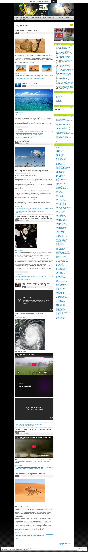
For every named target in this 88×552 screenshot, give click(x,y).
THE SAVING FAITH (59, 300)
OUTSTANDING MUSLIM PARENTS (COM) (64, 267)
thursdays (22, 279)
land (36, 133)
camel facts (37, 75)
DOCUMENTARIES (24, 17)
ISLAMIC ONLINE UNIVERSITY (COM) (63, 225)
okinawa (26, 424)
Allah (23, 131)
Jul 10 (23, 287)
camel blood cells (31, 75)
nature (37, 134)
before (19, 467)
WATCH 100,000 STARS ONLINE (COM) (63, 312)
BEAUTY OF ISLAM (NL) (60, 164)
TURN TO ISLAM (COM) (60, 304)
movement (22, 211)
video (42, 468)
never (42, 467)
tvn (39, 468)
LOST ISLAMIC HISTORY (61, 240)
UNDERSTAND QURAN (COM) (61, 306)
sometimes (39, 211)
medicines (20, 134)
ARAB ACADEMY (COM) (60, 160)
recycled (29, 135)
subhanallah (18, 79)
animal (19, 75)
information (21, 78)
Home (16, 17)
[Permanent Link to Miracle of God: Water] (18, 87)
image (24, 535)
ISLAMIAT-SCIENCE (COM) (61, 216)
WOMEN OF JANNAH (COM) (61, 317)
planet (24, 135)
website (27, 79)
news (23, 424)
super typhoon (40, 424)
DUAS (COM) (58, 178)
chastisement (34, 208)
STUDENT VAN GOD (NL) (61, 292)
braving (28, 534)
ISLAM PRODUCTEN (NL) (61, 208)
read (26, 135)
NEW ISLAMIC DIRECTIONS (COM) (62, 261)
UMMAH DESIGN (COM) (60, 305)
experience (24, 209)
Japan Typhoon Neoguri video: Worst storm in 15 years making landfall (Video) (37, 284)
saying (31, 211)
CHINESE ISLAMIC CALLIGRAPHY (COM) (64, 170)
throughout (18, 279)
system (41, 135)
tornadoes (36, 468)
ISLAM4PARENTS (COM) (60, 215)
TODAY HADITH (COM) (60, 301)
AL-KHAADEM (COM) (60, 154)
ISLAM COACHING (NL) (60, 196)
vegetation (23, 137)
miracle (28, 134)
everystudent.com (22, 112)
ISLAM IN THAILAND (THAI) (61, 200)
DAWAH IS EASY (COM (60, 174)
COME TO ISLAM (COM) (60, 172)
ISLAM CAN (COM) (59, 192)
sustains (37, 135)
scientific (35, 211)
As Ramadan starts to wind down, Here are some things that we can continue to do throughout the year (34, 217)
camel (27, 75)
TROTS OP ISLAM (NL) (60, 302)
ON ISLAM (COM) (59, 264)
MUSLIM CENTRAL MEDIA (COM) (62, 252)
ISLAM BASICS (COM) (60, 190)
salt (35, 135)
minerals (24, 134)
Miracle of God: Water (29, 83)
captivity (32, 534)
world (17, 538)
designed (41, 131)
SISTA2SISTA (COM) (60, 289)
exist (17, 133)
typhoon (20, 425)
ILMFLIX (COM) (59, 186)
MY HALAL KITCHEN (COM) (61, 259)
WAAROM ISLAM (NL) (60, 310)
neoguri (20, 424)
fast (31, 276)
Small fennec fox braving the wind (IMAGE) (30, 474)
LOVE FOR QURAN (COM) (61, 241)
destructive (20, 422)
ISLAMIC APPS (59, 217)
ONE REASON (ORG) (60, 265)
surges (17, 425)
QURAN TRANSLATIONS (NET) (62, 281)
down (25, 276)
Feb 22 (16, 476)
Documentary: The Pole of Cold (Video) (63, 132)
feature (40, 534)
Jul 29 (16, 143)
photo (34, 78)
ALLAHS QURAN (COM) (60, 159)
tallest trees (18, 137)
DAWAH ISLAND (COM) (60, 175)
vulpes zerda (38, 536)
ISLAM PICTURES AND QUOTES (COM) (63, 207)
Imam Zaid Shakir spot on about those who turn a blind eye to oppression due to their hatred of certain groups (64, 122)
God (31, 133)
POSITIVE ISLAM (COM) (60, 269)
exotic (37, 534)
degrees (37, 76)
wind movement (19, 212)
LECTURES (22, 19)
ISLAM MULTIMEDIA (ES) (61, 203)
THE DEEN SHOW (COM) (61, 296)
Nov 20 (23, 85)
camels (21, 76)
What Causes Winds (22, 141)
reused (32, 135)
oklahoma (17, 468)
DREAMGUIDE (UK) (59, 176)
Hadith (27, 209)
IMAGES (44, 17)
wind (30, 79)
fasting (34, 276)
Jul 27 (16, 220)
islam (42, 276)
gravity (34, 133)
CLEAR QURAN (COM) (60, 171)
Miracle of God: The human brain (62, 136)
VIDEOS (20, 420)
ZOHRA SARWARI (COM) (60, 318)
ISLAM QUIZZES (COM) (60, 211)
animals (25, 131)
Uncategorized (58, 101)
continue (22, 276)
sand (43, 78)
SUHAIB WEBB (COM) (60, 293)
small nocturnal (30, 536)
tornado (32, 468)
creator (37, 131)
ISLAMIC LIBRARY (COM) (61, 223)
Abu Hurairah (20, 208)
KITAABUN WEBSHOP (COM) (61, 236)
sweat (22, 79)
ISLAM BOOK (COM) (60, 191)
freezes (28, 133)
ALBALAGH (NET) (59, 156)
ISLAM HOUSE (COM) (60, 199)
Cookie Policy (25, 549)
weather (29, 425)
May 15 (16, 433)
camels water (26, 76)
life (40, 133)
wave (23, 425)
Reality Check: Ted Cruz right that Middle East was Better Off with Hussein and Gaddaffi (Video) (64, 87)
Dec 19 (16, 32)
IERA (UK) (58, 184)
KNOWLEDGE (61, 17)
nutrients (17, 135)
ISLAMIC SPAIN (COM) (60, 229)
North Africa (41, 535)
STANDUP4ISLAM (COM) (60, 290)
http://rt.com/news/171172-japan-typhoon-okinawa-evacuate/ (30, 313)
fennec (17, 535)
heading (24, 422)
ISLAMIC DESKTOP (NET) (61, 221)
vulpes (34, 536)
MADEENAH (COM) (59, 243)
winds (34, 425)
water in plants (30, 137)
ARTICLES (20, 73)
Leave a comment (49, 75)
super (36, 424)
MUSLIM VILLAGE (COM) (61, 256)
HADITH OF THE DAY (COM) (61, 179)
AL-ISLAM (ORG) (59, 152)
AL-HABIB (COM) (59, 151)
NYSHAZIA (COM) (59, 263)
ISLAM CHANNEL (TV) (60, 194)
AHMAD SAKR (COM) (60, 150)
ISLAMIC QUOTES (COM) (61, 228)
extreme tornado (27, 467)
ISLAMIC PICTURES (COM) (61, 227)
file (42, 76)
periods (31, 78)
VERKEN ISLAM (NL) (60, 308)
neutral (40, 134)
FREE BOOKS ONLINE (35, 17)
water (24, 79)
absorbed (20, 131)
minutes (35, 467)
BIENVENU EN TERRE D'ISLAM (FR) (63, 167)
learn (38, 133)
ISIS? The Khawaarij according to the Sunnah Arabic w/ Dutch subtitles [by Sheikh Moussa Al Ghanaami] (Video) (65, 64)
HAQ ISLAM (58, 180)
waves (26, 425)
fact (19, 133)
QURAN (68, 17)
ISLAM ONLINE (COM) (60, 206)
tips (25, 279)
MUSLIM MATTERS (59, 255)
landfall (17, 424)
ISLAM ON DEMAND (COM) (61, 204)
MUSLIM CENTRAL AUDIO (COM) (62, 251)
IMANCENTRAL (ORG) (60, 187)
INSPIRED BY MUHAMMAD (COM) (62, 188)
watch (17, 469)
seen (27, 468)
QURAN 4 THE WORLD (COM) (61, 275)
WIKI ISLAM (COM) (59, 314)
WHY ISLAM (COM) (59, 313)
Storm (33, 424)
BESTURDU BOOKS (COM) (61, 166)
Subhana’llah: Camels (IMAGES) (26, 30)
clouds (34, 131)
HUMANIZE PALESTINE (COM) (62, 183)
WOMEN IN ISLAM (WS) (60, 316)
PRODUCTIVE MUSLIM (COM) (61, 271)
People (21, 135)
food (26, 133)
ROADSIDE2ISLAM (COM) (61, 284)
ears (35, 534)
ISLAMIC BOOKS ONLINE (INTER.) (62, 219)
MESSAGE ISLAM (59, 245)
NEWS (57, 98)
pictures (39, 78)
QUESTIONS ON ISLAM (60, 273)
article (27, 208)
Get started (54, 1)
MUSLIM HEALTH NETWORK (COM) (63, 253)
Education (18, 209)
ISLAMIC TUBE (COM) (60, 231)
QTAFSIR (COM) (59, 272)
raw (23, 468)
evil (20, 209)
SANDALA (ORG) (59, 286)
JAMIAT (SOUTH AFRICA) (61, 233)
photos (36, 78)
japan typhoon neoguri (35, 422)
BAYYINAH (58, 163)
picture (22, 536)
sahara (25, 536)
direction (39, 208)
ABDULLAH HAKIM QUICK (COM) (62, 148)
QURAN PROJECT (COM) (61, 277)
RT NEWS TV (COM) (60, 285)
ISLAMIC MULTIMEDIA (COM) (61, 224)
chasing (22, 467)
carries (31, 131)
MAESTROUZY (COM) (60, 244)
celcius (30, 76)
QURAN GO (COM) (59, 276)
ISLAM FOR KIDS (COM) (60, 198)
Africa (19, 534)
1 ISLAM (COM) (59, 147)
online (28, 78)
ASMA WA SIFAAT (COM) (61, 162)
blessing (30, 208)
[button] (21, 68)
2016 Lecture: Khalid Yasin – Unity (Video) (64, 49)
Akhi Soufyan (26, 32)
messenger (18, 211)
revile (29, 211)
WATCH (16, 19)
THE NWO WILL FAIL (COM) (61, 298)
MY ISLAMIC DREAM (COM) (61, 260)
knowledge (36, 209)
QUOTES (57, 100)
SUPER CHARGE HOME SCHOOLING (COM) (64, 294)
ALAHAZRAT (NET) (59, 155)
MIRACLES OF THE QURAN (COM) (62, 247)
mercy (42, 209)
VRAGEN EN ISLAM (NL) (60, 309)
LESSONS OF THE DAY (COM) (62, 239)
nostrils (25, 78)
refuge (26, 211)
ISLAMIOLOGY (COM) (60, 232)
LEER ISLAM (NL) (59, 237)
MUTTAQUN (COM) (59, 257)
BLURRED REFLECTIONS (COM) (62, 168)
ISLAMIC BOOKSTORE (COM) (61, 220)
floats (23, 133)
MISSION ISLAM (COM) (60, 248)
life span (34, 535)
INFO (49, 17)
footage (32, 467)
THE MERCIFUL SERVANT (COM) (62, 297)
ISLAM (54, 17)
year (29, 279)
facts (40, 76)
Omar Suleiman (19, 250)
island (27, 422)
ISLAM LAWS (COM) (60, 202)
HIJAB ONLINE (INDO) (60, 182)
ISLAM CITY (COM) (59, 195)
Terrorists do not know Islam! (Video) (62, 58)
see (25, 468)
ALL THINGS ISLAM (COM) (61, 158)
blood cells (23, 75)
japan (30, 422)
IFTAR (39, 276)
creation (33, 76)
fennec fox (21, 535)
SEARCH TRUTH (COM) (60, 288)
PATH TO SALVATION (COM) (61, 268)
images (17, 78)
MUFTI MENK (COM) (60, 249)
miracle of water (33, 134)
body (29, 131)
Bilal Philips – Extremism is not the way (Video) (65, 82)
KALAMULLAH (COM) (60, 235)
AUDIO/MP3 (58, 96)
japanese (41, 422)
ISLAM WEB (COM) (59, 212)
